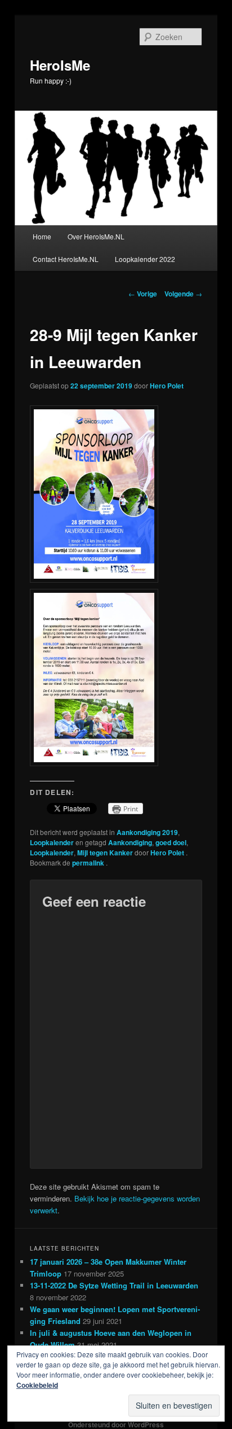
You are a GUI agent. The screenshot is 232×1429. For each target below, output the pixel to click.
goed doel (170, 842)
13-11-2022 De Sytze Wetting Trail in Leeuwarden (114, 1285)
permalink (89, 863)
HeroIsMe (60, 65)
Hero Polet (167, 386)
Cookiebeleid (37, 1385)
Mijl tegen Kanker (105, 852)
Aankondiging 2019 (147, 832)
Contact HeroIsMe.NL (66, 259)
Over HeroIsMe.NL (96, 236)
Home (42, 236)
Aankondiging (130, 842)
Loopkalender (52, 842)
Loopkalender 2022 (145, 259)
